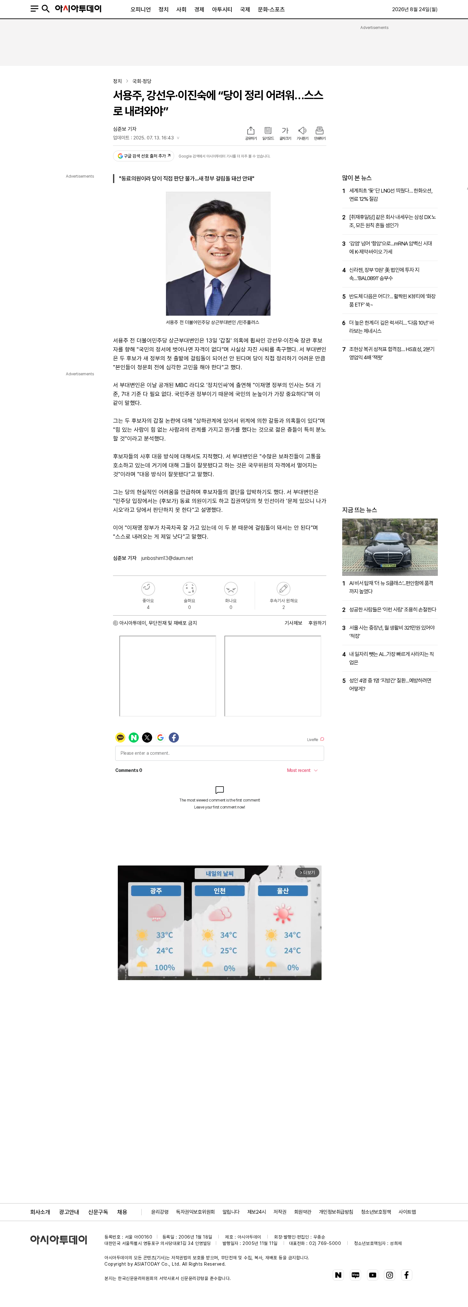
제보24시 (256, 1212)
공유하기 (251, 138)
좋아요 (148, 589)
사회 (181, 9)
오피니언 (141, 9)
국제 (245, 9)
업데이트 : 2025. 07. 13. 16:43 (143, 138)
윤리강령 (159, 1212)
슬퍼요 (189, 589)
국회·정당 (142, 81)
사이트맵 (407, 1212)
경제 (199, 9)
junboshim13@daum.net (167, 558)
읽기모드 (268, 138)
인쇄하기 (319, 138)
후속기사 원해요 (283, 589)
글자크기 (285, 138)
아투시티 (222, 9)
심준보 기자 (125, 129)
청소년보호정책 (376, 1212)
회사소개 (40, 1212)
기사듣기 (302, 138)
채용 (122, 1212)
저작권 (280, 1212)
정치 (164, 9)
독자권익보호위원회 (195, 1212)
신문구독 (98, 1212)
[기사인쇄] (320, 131)
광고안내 (69, 1212)
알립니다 (231, 1212)
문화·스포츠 (271, 9)
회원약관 (302, 1212)
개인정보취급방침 (336, 1212)
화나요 (231, 589)
